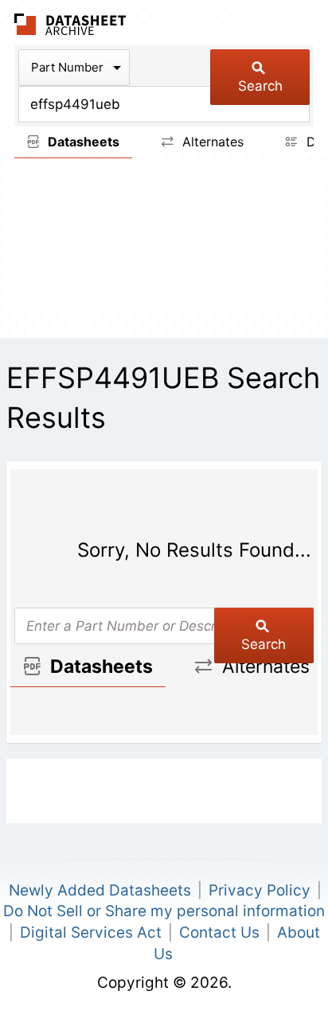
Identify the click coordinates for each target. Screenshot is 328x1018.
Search (260, 86)
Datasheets (82, 142)
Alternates (211, 142)
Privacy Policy (259, 890)
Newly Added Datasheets (100, 890)
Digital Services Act (91, 932)
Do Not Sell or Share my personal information (164, 911)
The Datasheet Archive (70, 24)
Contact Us (219, 932)
